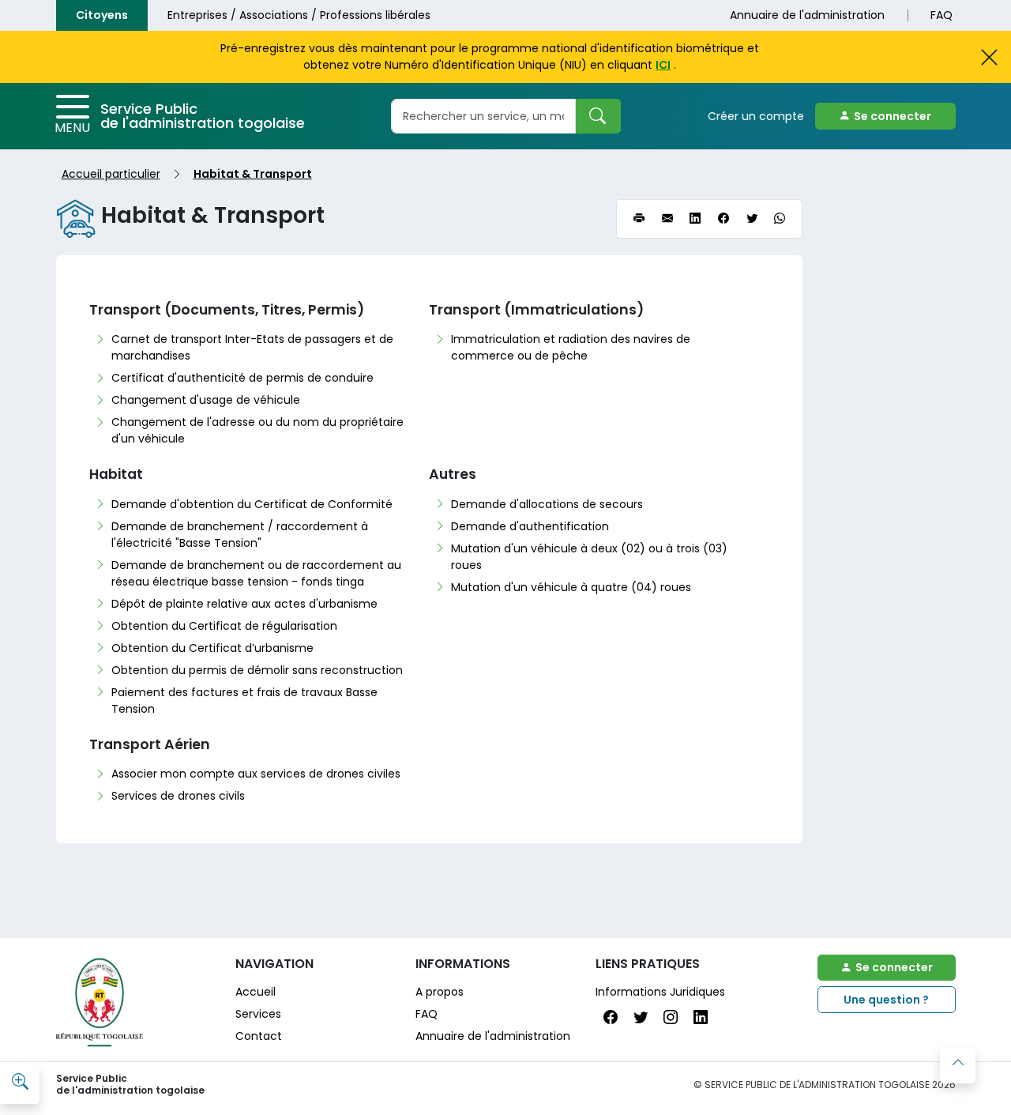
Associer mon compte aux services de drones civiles (255, 774)
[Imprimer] (639, 219)
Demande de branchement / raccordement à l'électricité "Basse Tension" (239, 534)
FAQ (941, 15)
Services (258, 1014)
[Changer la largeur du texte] (20, 1082)
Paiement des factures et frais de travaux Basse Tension (244, 700)
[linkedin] (695, 219)
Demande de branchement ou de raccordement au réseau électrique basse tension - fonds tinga (256, 573)
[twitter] (751, 219)
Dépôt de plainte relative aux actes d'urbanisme (244, 604)
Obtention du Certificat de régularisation (224, 626)
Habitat (116, 474)
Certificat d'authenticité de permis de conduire (242, 378)
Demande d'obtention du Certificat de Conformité (252, 504)
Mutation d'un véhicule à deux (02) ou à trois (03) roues (589, 557)
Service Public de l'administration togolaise (202, 116)
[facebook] (723, 219)
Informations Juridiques (660, 992)
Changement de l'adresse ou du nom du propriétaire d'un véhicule (257, 430)
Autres (452, 474)
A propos (439, 992)
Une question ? (886, 1000)
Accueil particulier (111, 174)
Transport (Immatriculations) (536, 309)
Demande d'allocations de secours (547, 504)
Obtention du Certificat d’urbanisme (212, 648)
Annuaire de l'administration (807, 15)
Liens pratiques (648, 964)
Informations (462, 964)
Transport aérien (149, 744)
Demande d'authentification (530, 526)
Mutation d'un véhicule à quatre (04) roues (571, 587)
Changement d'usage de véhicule (205, 400)
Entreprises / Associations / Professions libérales (298, 15)
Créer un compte (756, 116)
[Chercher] (598, 116)
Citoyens (102, 15)
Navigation (274, 964)
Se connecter (892, 116)
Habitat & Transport (253, 174)
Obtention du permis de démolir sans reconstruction (257, 670)
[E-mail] (667, 219)
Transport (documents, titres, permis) (226, 309)
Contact (258, 1036)
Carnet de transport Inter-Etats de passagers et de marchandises (252, 347)
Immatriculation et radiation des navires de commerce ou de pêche (570, 347)
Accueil (255, 992)
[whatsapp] (779, 219)
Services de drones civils (178, 796)
